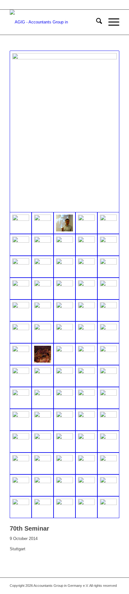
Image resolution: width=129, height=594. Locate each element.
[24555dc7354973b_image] (21, 485)
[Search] (96, 22)
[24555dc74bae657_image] (21, 332)
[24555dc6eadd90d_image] (21, 267)
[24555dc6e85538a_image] (64, 245)
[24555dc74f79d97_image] (64, 354)
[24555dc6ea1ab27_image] (86, 245)
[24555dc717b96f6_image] (21, 376)
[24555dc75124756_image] (108, 507)
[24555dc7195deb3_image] (64, 420)
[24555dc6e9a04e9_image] (108, 223)
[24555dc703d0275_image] (64, 131)
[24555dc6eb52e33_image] (64, 267)
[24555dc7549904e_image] (64, 485)
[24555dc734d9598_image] (86, 376)
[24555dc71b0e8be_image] (64, 288)
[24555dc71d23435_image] (64, 310)
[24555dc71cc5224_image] (43, 310)
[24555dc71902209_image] (21, 507)
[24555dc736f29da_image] (21, 398)
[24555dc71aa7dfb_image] (43, 288)
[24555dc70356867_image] (108, 485)
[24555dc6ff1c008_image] (108, 267)
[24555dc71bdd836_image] (108, 288)
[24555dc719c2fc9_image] (43, 376)
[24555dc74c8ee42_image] (64, 332)
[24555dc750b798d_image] (64, 398)
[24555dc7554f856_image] (64, 442)
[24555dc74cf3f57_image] (86, 332)
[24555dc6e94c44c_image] (21, 245)
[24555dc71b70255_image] (86, 288)
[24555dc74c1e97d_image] (43, 332)
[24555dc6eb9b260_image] (43, 267)
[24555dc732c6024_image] (64, 376)
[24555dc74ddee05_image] (21, 354)
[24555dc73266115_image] (43, 507)
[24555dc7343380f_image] (108, 463)
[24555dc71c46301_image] (21, 310)
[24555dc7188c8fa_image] (43, 420)
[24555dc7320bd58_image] (86, 420)
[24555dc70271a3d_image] (86, 442)
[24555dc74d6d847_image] (108, 332)
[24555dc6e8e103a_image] (86, 223)
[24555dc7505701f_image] (43, 485)
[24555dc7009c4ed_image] (108, 398)
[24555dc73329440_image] (64, 507)
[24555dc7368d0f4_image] (21, 442)
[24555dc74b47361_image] (108, 310)
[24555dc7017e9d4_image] (21, 420)
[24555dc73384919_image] (86, 507)
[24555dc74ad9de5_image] (86, 310)
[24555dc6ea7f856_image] (108, 245)
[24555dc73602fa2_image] (21, 463)
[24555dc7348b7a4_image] (108, 420)
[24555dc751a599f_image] (86, 398)
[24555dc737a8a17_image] (43, 398)
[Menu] (110, 22)
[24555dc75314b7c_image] (43, 463)
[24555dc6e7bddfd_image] (64, 223)
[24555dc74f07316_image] (86, 354)
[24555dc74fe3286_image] (108, 354)
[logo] (53, 22)
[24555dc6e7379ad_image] (43, 245)
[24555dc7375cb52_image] (43, 442)
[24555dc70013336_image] (86, 485)
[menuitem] (96, 22)
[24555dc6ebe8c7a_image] (86, 267)
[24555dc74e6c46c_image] (43, 354)
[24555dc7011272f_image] (64, 463)
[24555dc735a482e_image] (108, 376)
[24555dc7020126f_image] (86, 463)
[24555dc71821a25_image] (108, 442)
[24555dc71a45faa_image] (21, 288)
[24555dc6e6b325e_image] (43, 223)
